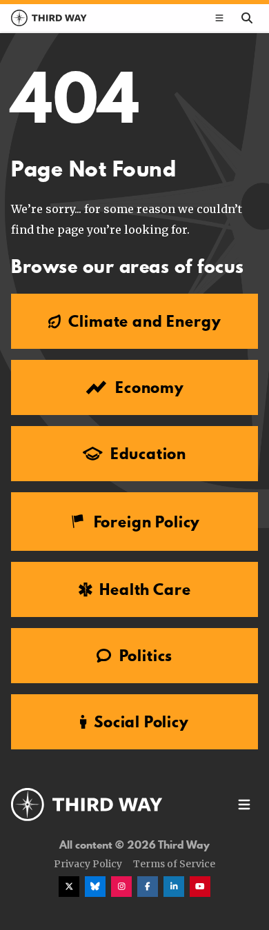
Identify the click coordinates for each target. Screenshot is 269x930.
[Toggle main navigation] (219, 18)
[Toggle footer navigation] (244, 804)
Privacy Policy (88, 864)
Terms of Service (174, 864)
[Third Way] (87, 804)
